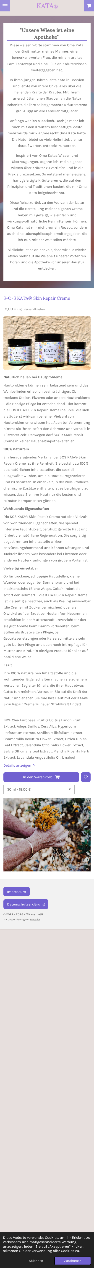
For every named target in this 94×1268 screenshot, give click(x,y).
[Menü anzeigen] (5, 5)
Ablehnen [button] (36, 1261)
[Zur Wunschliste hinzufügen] (86, 777)
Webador (35, 919)
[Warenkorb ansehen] (89, 5)
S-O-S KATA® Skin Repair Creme (36, 298)
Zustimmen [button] (72, 1261)
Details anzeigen (17, 765)
